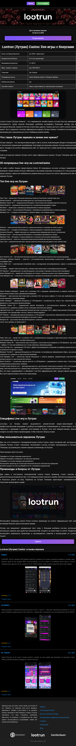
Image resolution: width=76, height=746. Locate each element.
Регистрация (43, 3)
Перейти (38, 541)
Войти (31, 3)
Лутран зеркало (38, 38)
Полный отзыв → (6, 599)
